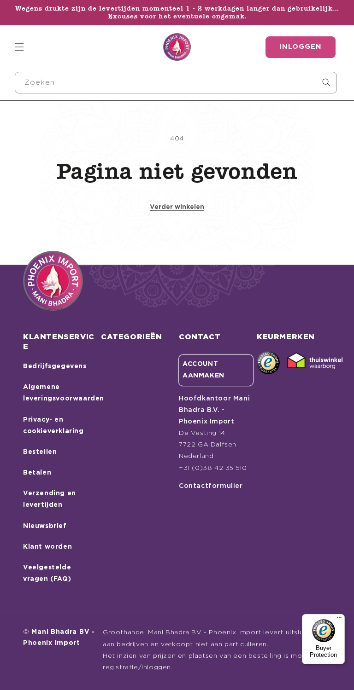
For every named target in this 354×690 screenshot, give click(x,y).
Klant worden (47, 547)
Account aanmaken (203, 370)
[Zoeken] (326, 82)
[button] (19, 47)
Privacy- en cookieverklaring (53, 426)
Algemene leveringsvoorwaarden (63, 393)
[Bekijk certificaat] (314, 362)
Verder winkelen (177, 207)
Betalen (37, 473)
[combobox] (175, 82)
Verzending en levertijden (49, 499)
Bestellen (40, 452)
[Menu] (339, 619)
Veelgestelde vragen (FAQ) (47, 573)
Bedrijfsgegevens (55, 366)
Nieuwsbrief (45, 526)
